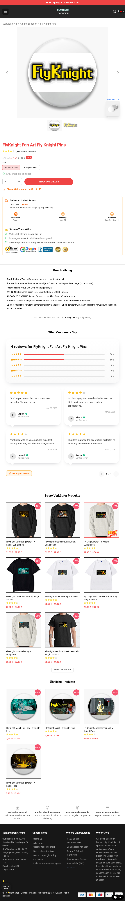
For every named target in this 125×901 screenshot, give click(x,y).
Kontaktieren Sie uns (76, 859)
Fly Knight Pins (48, 23)
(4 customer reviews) (26, 151)
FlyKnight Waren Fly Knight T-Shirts (61, 596)
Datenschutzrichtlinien (44, 851)
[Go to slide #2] (70, 125)
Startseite (7, 23)
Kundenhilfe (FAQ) (75, 863)
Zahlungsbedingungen (77, 847)
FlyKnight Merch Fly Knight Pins (60, 728)
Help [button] (119, 897)
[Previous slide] (7, 72)
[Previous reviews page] (101, 474)
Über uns (37, 839)
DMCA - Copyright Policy (44, 855)
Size (4, 162)
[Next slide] (118, 72)
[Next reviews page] (116, 474)
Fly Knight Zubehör (26, 23)
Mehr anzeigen (62, 670)
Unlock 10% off (6, 887)
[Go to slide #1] (54, 125)
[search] (114, 11)
